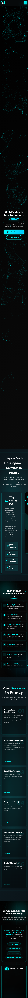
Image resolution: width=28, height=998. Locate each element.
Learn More (7, 731)
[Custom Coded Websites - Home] (3, 2)
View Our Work (14, 237)
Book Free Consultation (14, 232)
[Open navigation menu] (25, 2)
